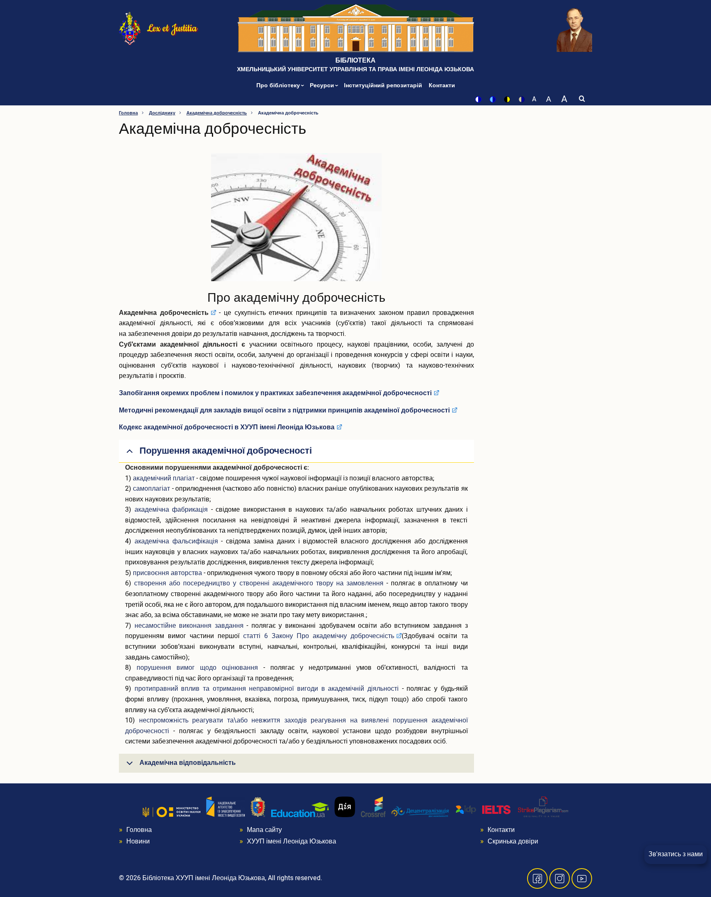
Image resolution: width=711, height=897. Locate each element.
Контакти (442, 85)
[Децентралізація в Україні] (420, 811)
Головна (128, 113)
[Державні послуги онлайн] (345, 806)
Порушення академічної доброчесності (225, 450)
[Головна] (130, 28)
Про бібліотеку (279, 85)
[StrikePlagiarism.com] (543, 806)
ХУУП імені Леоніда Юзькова (291, 841)
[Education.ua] (300, 809)
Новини (138, 841)
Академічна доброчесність (216, 113)
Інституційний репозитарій (383, 85)
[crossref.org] (373, 806)
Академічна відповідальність (187, 763)
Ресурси (323, 85)
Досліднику (162, 113)
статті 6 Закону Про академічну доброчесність (318, 636)
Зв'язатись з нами (675, 854)
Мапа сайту (264, 830)
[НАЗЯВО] (225, 806)
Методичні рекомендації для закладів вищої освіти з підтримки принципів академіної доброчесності (284, 410)
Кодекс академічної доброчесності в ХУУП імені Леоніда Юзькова (227, 427)
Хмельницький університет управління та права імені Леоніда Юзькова (355, 69)
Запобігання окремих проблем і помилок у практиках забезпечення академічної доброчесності (275, 393)
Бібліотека (355, 60)
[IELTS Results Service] (483, 810)
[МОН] (171, 812)
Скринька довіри (513, 841)
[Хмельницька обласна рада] (258, 806)
